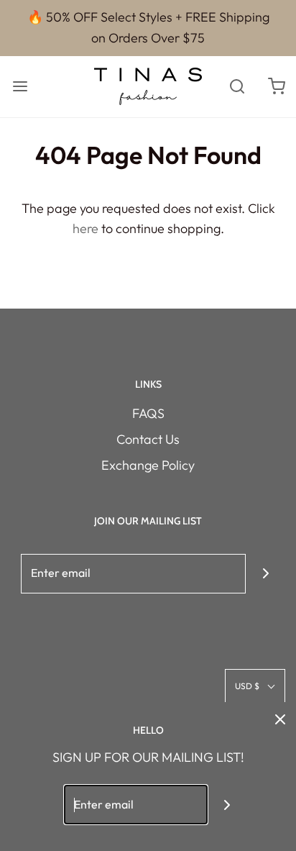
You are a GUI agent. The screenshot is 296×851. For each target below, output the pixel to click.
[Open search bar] (236, 86)
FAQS (148, 413)
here (85, 228)
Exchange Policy (148, 465)
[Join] (265, 573)
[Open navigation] (20, 86)
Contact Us (148, 439)
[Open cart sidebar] (276, 86)
